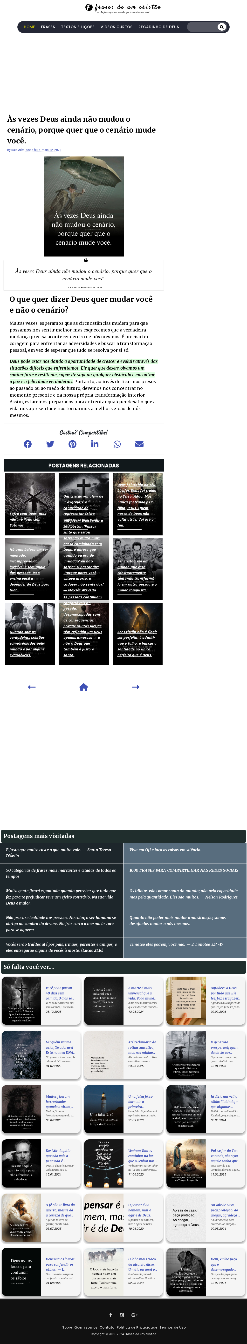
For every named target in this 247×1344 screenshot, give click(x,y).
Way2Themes (123, 1339)
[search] (222, 26)
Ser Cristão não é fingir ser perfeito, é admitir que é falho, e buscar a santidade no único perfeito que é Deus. (137, 643)
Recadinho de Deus (158, 26)
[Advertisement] (123, 71)
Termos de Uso (172, 1327)
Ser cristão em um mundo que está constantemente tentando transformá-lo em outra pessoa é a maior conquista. (137, 575)
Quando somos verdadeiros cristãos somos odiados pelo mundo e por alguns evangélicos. (27, 643)
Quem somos (85, 1327)
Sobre (67, 1327)
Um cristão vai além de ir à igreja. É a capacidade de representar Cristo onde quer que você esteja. (83, 510)
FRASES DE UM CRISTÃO (128, 7)
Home (29, 26)
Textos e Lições (78, 26)
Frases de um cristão (140, 1334)
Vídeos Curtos (117, 26)
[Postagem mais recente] (32, 688)
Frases (48, 26)
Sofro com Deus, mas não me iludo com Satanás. (28, 519)
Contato (107, 1327)
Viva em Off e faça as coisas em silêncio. (165, 849)
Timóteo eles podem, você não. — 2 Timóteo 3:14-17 (176, 944)
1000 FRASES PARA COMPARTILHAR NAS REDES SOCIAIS (184, 870)
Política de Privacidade (137, 1327)
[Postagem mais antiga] (135, 688)
